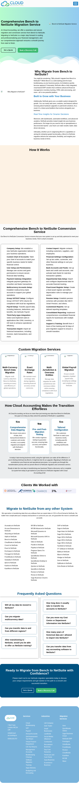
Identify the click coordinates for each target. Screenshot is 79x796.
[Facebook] (10, 743)
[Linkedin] (6, 743)
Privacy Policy (57, 788)
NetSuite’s (52, 416)
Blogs (49, 788)
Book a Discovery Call (28, 50)
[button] (1, 491)
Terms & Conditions (70, 788)
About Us (42, 788)
